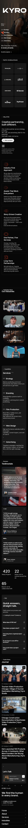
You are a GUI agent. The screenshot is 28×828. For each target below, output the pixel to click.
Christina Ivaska (12, 492)
